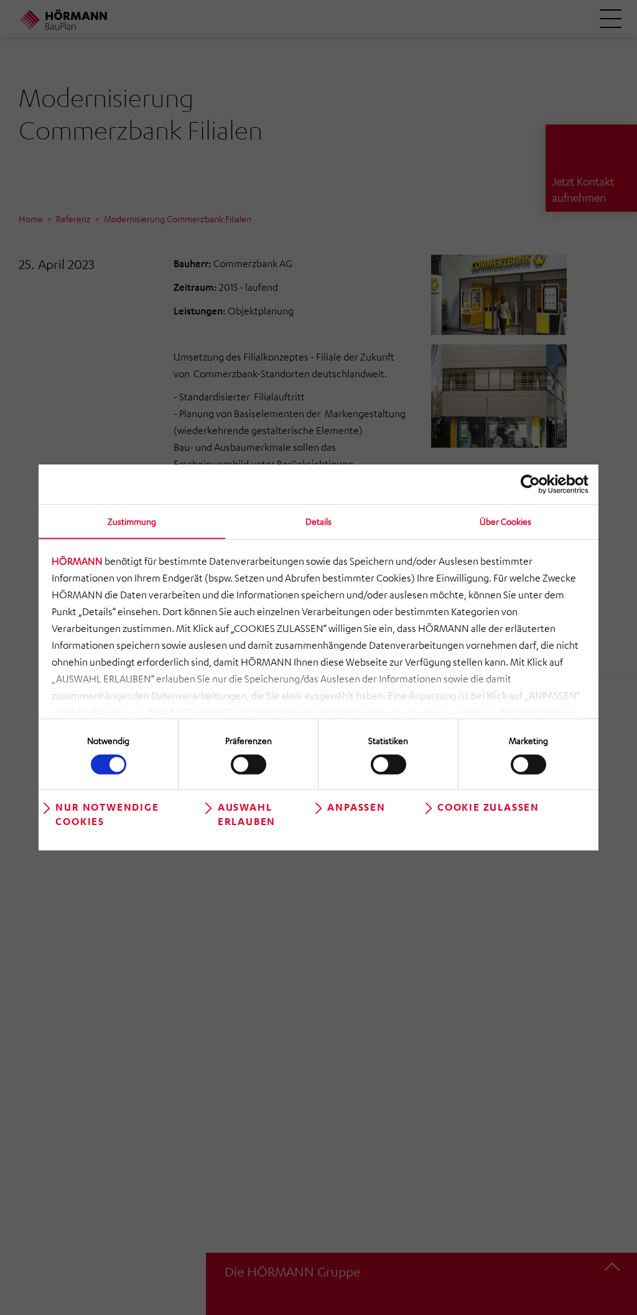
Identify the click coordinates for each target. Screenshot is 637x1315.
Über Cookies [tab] (505, 521)
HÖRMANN (77, 561)
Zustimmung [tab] (132, 521)
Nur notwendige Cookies (107, 813)
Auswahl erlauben (247, 813)
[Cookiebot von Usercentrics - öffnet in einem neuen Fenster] (534, 484)
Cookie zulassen (488, 806)
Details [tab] (318, 521)
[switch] (248, 764)
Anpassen (356, 806)
